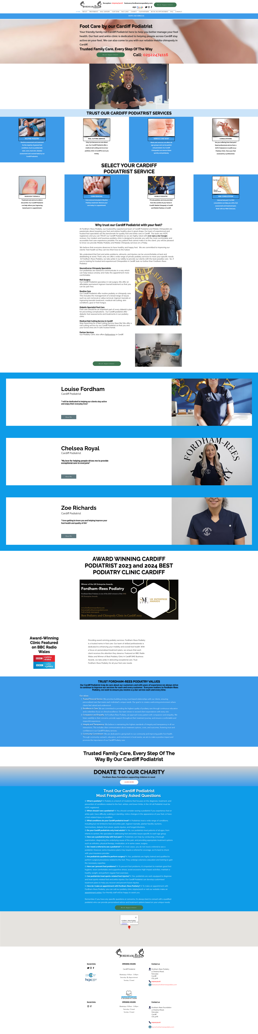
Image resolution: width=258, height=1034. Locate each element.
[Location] (149, 969)
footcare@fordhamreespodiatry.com (138, 3)
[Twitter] (146, 7)
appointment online (93, 892)
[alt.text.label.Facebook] (151, 7)
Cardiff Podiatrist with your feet (138, 225)
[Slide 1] (129, 59)
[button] (93, 11)
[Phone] (149, 981)
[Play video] (129, 86)
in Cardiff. (114, 334)
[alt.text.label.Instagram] (149, 7)
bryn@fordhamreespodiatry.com (163, 1027)
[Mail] (149, 984)
